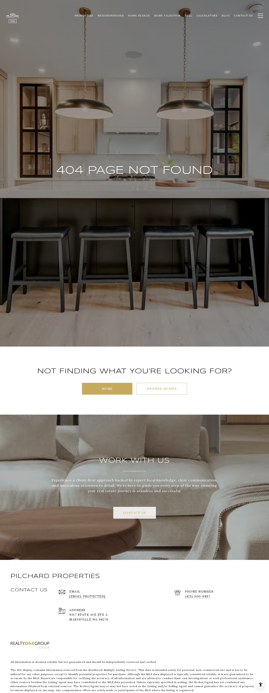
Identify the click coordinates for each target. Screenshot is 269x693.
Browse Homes (162, 389)
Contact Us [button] (134, 513)
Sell (188, 15)
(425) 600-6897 (197, 596)
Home (107, 389)
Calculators (207, 15)
